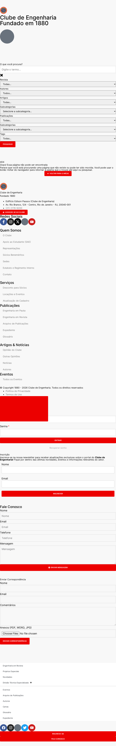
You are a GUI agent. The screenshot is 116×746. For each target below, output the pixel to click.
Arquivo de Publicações (15, 323)
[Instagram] (10, 221)
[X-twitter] (17, 221)
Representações (11, 248)
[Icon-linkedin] (24, 221)
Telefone (5, 532)
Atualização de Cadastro (16, 300)
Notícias (7, 362)
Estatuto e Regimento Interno (18, 267)
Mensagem (6, 543)
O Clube (7, 235)
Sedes (6, 261)
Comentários (7, 605)
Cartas (5, 707)
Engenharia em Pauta (14, 310)
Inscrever (58, 494)
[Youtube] (31, 221)
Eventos (6, 690)
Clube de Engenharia (28, 20)
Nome (5, 464)
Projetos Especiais (11, 671)
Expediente (9, 330)
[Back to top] (24, 408)
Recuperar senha (58, 448)
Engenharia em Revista (15, 317)
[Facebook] (3, 727)
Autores (7, 369)
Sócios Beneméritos (13, 254)
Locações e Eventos (13, 294)
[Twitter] (24, 727)
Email (5, 478)
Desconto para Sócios (15, 287)
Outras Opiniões (11, 356)
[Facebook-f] (3, 221)
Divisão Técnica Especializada (16, 683)
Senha (3, 426)
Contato (7, 274)
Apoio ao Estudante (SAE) (17, 241)
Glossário (8, 336)
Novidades (7, 677)
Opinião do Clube (12, 349)
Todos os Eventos (12, 379)
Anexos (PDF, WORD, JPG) (16, 627)
